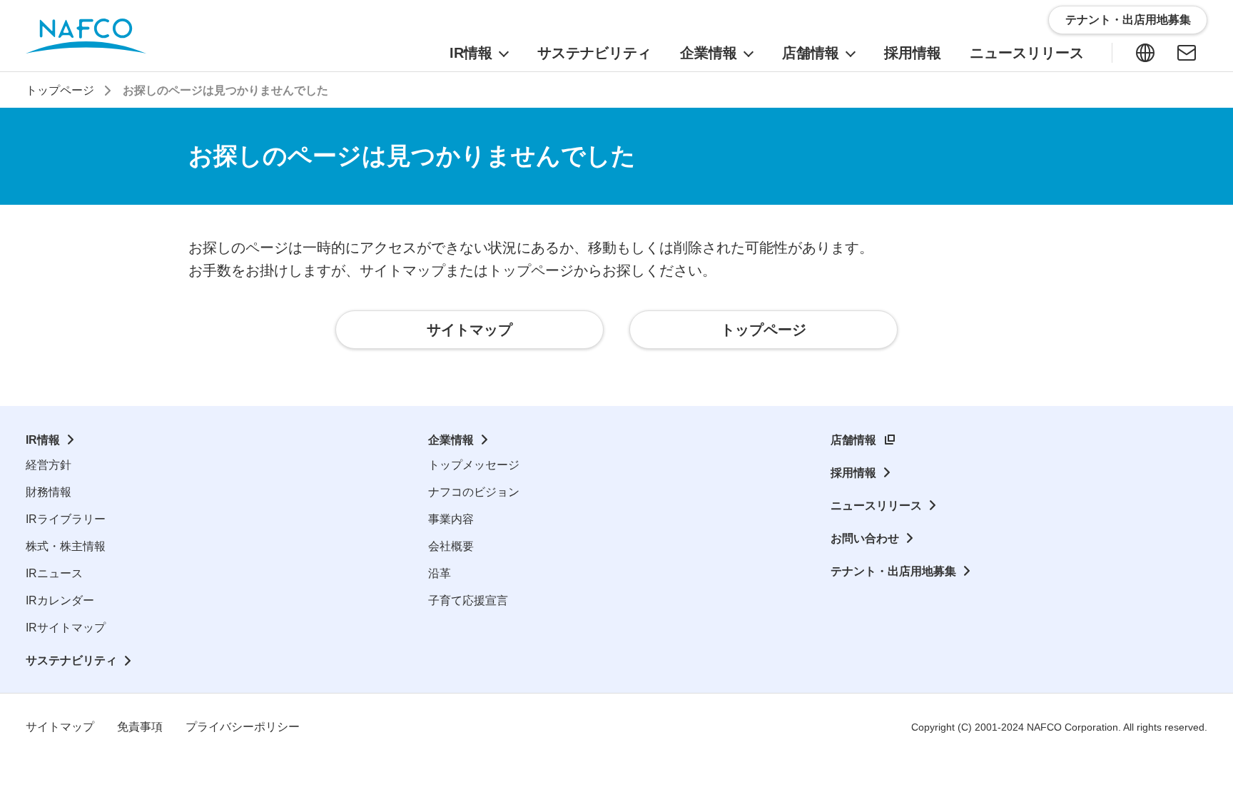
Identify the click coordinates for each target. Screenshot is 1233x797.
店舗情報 (853, 440)
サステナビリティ (71, 660)
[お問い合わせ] (1186, 53)
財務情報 (48, 492)
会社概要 (451, 546)
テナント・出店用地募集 (893, 571)
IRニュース (54, 573)
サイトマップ (60, 727)
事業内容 (451, 519)
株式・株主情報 (66, 546)
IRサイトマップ (66, 627)
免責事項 (140, 727)
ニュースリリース (876, 505)
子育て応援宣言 (468, 600)
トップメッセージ (473, 465)
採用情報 (853, 473)
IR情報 (43, 440)
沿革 (439, 573)
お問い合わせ (865, 538)
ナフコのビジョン (473, 492)
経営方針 (48, 465)
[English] (1145, 53)
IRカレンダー (60, 600)
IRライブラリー (66, 519)
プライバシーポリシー (243, 727)
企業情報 (451, 440)
